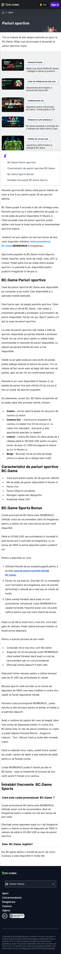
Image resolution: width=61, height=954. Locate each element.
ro (44, 4)
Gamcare (26, 948)
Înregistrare (8, 901)
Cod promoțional (11, 897)
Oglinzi (6, 910)
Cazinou (7, 906)
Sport (5, 893)
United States (16, 883)
